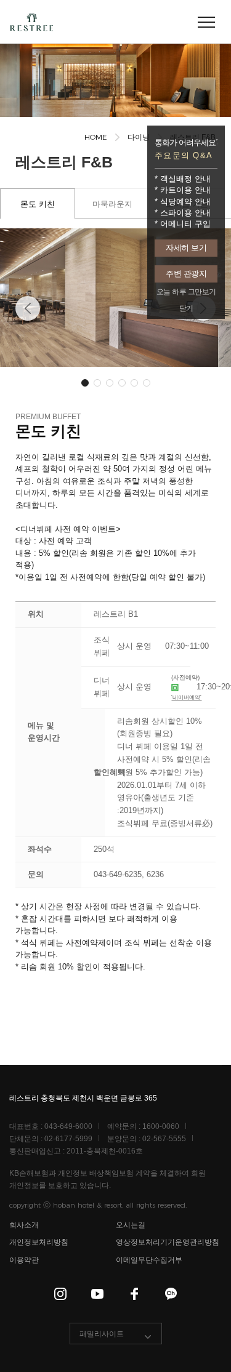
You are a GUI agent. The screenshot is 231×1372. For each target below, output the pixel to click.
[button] (27, 308)
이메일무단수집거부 (149, 1260)
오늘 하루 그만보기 (186, 291)
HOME (95, 137)
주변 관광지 (186, 273)
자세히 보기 (186, 247)
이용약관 (24, 1260)
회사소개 (24, 1225)
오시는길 (130, 1225)
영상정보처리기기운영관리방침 (167, 1242)
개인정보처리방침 (38, 1242)
